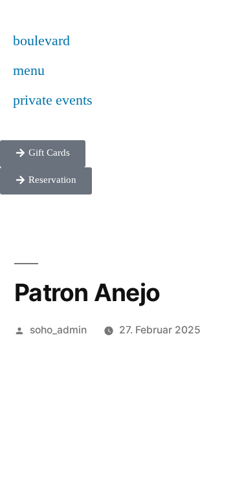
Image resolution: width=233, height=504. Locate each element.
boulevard (41, 41)
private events (53, 100)
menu (29, 70)
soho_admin (58, 330)
